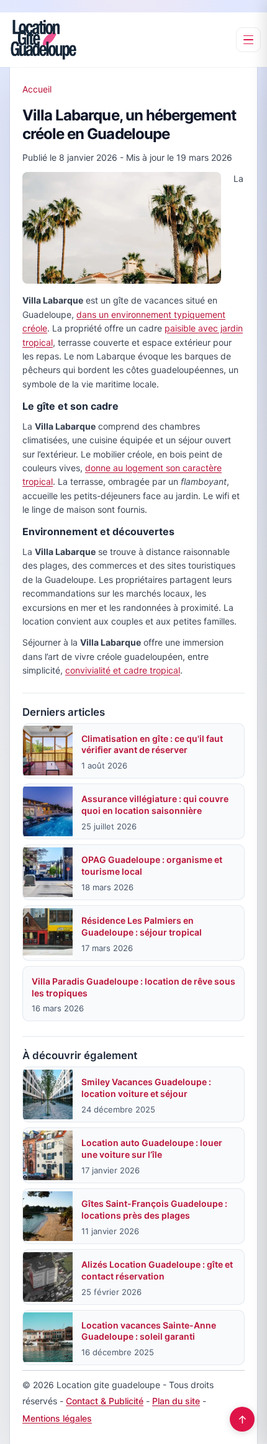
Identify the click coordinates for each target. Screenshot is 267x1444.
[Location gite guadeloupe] (43, 40)
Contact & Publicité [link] (104, 1401)
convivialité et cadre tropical (122, 670)
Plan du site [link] (176, 1401)
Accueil (37, 89)
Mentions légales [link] (57, 1418)
